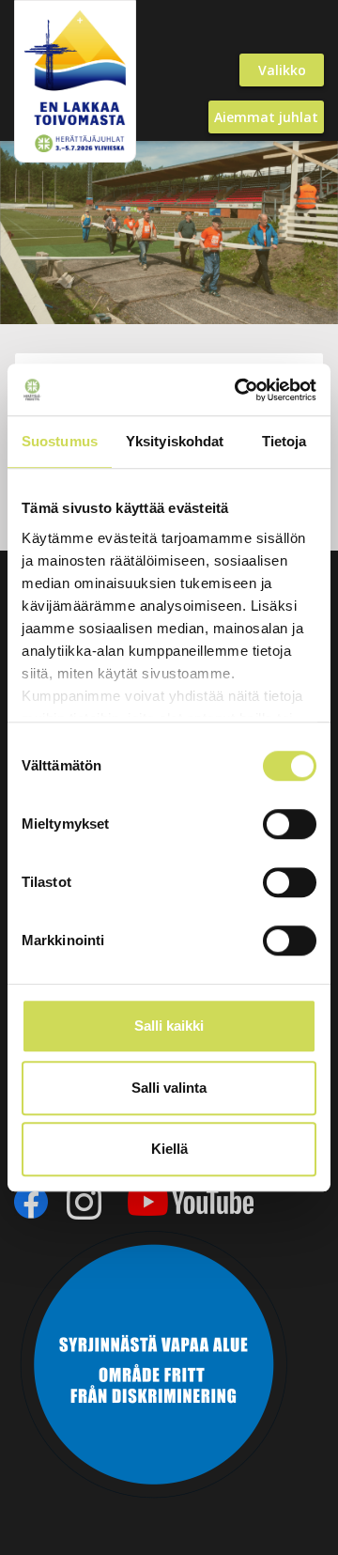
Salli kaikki (169, 1026)
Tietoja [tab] (284, 441)
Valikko (282, 70)
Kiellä (169, 1149)
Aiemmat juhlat (266, 117)
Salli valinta (169, 1088)
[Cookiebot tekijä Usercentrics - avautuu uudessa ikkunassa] (238, 390)
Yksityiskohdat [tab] (174, 441)
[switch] (289, 824)
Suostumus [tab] (60, 441)
